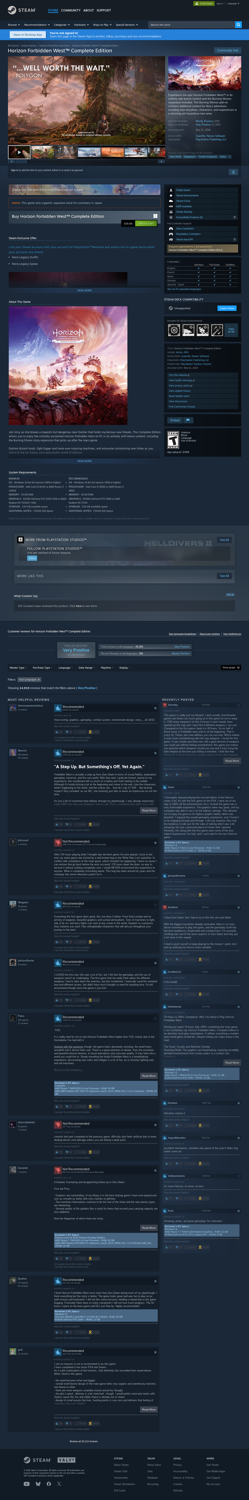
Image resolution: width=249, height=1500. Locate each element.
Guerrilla (200, 135)
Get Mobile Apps (216, 1471)
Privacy (177, 1464)
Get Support (213, 1477)
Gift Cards (119, 1490)
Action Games (29, 45)
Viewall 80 (231, 330)
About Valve (154, 1464)
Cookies (177, 1484)
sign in (220, 3)
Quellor (22, 1278)
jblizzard (23, 840)
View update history (180, 390)
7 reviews (22, 1130)
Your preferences (232, 634)
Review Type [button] (17, 667)
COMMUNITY (71, 10)
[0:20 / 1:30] (86, 100)
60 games (22, 1126)
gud (20, 1349)
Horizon (207, 363)
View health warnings (181, 380)
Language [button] (64, 667)
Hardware (152, 1477)
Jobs (150, 1471)
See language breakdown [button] (182, 634)
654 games (23, 754)
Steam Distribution (124, 1484)
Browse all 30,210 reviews (84, 1441)
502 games (23, 1020)
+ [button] (229, 156)
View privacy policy (180, 385)
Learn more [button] (227, 308)
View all (230, 594)
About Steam (121, 1464)
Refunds (178, 1490)
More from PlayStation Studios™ (56, 540)
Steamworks (121, 1477)
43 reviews (23, 758)
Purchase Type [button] (41, 667)
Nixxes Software (216, 135)
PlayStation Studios (191, 363)
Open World (175, 156)
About (88, 10)
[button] (14, 24)
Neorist (22, 750)
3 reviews (22, 709)
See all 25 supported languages (184, 289)
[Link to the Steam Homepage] (22, 13)
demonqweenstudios (30, 705)
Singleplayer (190, 156)
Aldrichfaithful (26, 1122)
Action (223, 156)
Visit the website (178, 375)
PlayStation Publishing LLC (211, 139)
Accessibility (180, 1471)
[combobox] (191, 24)
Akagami (23, 902)
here (79, 605)
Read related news (179, 396)
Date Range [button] (85, 667)
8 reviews (22, 964)
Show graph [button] (229, 667)
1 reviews (22, 844)
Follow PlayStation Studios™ (54, 548)
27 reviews (23, 1023)
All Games (13, 45)
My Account (213, 1484)
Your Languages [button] (28, 679)
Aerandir (23, 1167)
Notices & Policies (183, 1477)
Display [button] (123, 667)
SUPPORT (104, 10)
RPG (186, 352)
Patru (21, 1016)
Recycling (152, 1484)
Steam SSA (120, 1471)
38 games (22, 906)
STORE (53, 10)
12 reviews (23, 1354)
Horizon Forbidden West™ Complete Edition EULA (196, 250)
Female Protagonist (208, 156)
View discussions (178, 401)
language (232, 3)
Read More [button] (149, 810)
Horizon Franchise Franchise (54, 45)
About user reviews (210, 634)
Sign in (14, 170)
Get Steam (213, 1464)
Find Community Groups (182, 406)
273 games (23, 1282)
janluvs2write (26, 960)
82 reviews (23, 1286)
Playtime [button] (106, 667)
